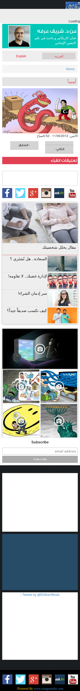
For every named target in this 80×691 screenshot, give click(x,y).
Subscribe (40, 442)
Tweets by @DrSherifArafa (41, 594)
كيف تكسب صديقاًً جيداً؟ (27, 310)
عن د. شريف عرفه (57, 31)
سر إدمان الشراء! (32, 293)
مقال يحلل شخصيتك (59, 247)
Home (70, 69)
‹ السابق (24, 145)
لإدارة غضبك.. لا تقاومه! (27, 276)
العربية (59, 56)
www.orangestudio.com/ (40, 688)
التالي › (59, 149)
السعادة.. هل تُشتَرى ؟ (28, 258)
